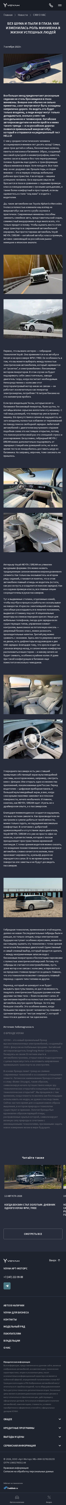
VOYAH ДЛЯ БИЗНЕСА (16, 1312)
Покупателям (12, 1333)
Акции (49, 1502)
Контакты (10, 1319)
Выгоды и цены (14, 1436)
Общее (8, 1419)
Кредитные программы (19, 1428)
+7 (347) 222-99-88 (13, 1277)
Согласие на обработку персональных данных (29, 1471)
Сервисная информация (20, 1445)
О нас (7, 1347)
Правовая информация (16, 1467)
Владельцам (12, 1340)
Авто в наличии (14, 1305)
